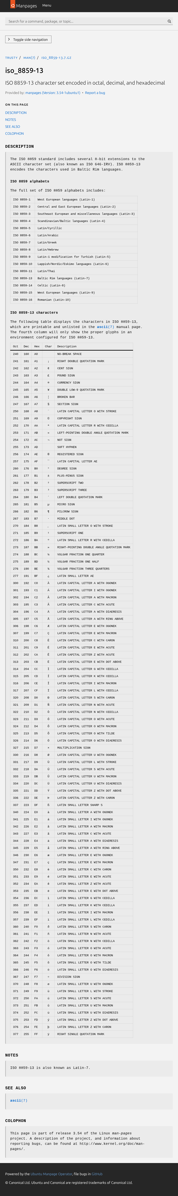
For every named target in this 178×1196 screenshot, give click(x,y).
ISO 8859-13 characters (34, 313)
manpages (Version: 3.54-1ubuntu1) (52, 93)
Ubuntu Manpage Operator (51, 1174)
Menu (46, 5)
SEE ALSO (12, 126)
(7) (105, 327)
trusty (11, 57)
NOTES (10, 119)
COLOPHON (14, 133)
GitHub (97, 1174)
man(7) (29, 57)
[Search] (169, 21)
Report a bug (95, 93)
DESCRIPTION (15, 113)
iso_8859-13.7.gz (56, 57)
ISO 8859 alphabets (29, 182)
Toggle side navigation (30, 39)
